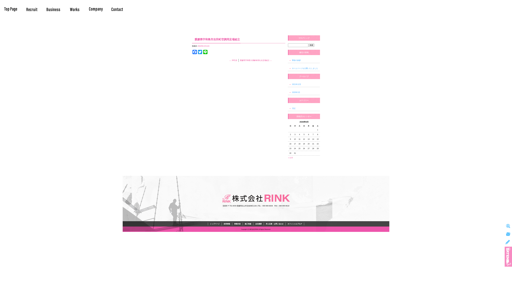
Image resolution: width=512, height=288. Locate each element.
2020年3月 (296, 92)
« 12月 (290, 158)
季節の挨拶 (296, 60)
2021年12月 (296, 84)
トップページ (10, 9)
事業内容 (53, 9)
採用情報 (32, 9)
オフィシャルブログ (295, 224)
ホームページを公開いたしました (305, 68)
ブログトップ (304, 38)
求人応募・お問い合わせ (117, 9)
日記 (293, 108)
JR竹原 (233, 60)
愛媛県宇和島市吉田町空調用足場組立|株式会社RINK (208, 1)
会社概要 (96, 9)
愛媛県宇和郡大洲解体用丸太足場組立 (256, 60)
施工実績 (74, 9)
